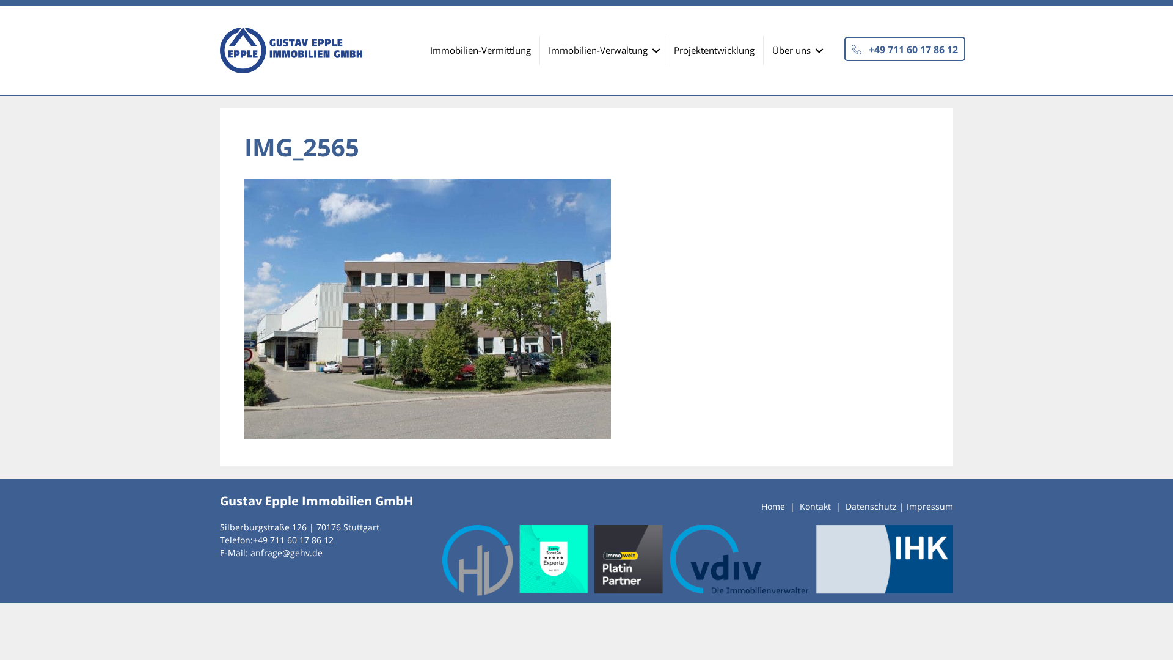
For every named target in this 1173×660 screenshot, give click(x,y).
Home (773, 506)
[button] (904, 49)
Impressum (930, 506)
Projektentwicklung (714, 50)
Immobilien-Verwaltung (598, 50)
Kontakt (815, 506)
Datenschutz (871, 506)
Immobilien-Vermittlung (480, 50)
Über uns (791, 50)
